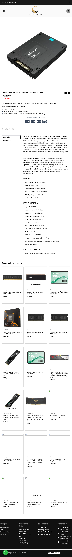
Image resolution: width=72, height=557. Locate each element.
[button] (8, 129)
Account (3, 534)
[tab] (11, 137)
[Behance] (58, 552)
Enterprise (43, 103)
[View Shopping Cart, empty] (68, 11)
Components (35, 103)
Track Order (42, 527)
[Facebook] (49, 552)
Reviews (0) (7, 141)
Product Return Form (45, 534)
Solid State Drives (51, 103)
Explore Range (4, 527)
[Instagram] (55, 552)
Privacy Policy (23, 543)
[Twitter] (52, 552)
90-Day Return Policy (45, 532)
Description (6, 137)
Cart (1, 530)
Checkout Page (5, 532)
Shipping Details (43, 530)
